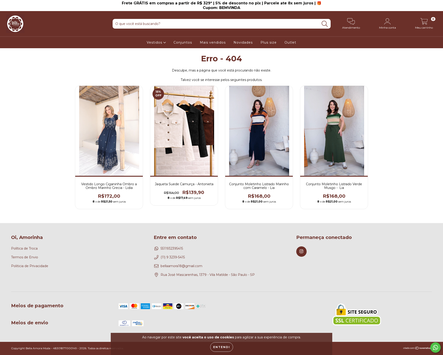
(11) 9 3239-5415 (173, 257)
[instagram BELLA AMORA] (6, 3)
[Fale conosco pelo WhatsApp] (435, 347)
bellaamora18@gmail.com (181, 266)
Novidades (243, 42)
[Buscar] (324, 23)
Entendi (221, 347)
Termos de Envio (24, 257)
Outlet (290, 42)
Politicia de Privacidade (29, 266)
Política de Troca (24, 248)
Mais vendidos (213, 42)
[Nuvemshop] (417, 348)
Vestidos (155, 42)
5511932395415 (172, 248)
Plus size (268, 42)
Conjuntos (183, 42)
